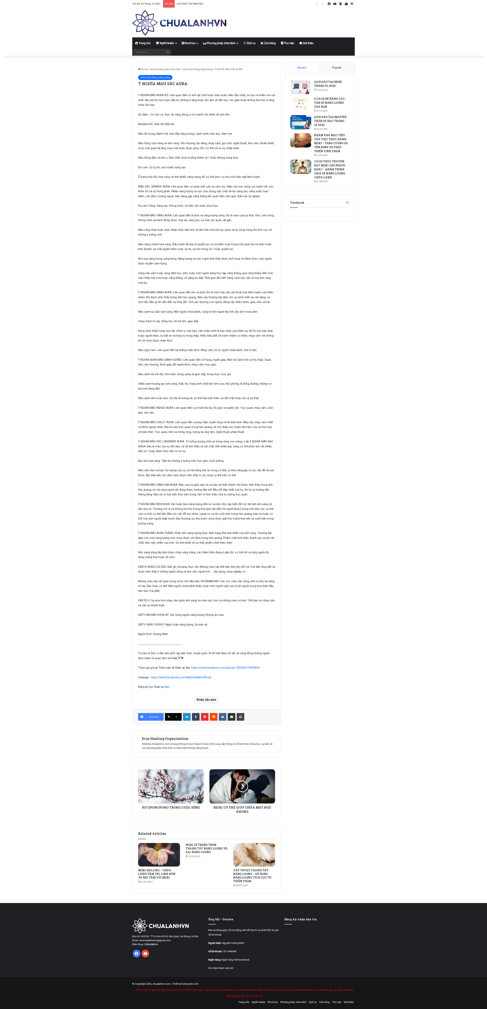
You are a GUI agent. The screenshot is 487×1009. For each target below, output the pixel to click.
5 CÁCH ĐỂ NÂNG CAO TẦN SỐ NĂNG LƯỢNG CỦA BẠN (329, 102)
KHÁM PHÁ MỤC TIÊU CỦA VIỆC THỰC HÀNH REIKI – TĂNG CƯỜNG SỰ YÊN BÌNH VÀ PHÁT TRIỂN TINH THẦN (331, 143)
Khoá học (190, 43)
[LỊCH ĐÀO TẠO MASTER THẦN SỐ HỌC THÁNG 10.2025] (300, 122)
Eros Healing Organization (165, 738)
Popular (337, 67)
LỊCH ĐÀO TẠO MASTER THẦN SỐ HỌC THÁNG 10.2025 (207, 3)
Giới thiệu (308, 43)
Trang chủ (144, 43)
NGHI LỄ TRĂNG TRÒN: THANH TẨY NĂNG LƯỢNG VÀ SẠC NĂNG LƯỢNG (207, 848)
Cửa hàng (269, 43)
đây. (167, 687)
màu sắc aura (207, 699)
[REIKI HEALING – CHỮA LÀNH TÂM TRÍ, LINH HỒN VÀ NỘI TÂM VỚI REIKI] (159, 855)
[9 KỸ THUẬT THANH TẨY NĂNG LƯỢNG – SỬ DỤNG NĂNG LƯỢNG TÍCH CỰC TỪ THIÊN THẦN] (254, 855)
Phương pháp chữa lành (221, 43)
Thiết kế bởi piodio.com (186, 983)
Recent (302, 67)
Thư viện (288, 43)
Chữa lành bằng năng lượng (198, 69)
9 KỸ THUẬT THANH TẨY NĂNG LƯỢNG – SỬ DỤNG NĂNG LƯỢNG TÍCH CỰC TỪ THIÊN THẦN (252, 875)
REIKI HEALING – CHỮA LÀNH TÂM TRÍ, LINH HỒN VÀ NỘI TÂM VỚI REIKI (156, 873)
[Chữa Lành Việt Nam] (179, 23)
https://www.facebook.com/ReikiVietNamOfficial (181, 677)
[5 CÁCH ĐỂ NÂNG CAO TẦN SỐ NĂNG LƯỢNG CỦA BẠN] (300, 104)
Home (144, 69)
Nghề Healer (166, 43)
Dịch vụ (250, 43)
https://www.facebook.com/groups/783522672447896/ (225, 667)
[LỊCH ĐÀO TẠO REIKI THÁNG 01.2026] (300, 87)
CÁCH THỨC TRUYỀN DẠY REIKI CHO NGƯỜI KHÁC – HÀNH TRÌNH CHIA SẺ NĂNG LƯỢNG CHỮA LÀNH (329, 169)
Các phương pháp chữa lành (165, 69)
